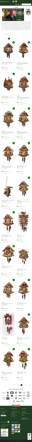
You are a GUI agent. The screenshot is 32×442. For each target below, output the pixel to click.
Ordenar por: (2, 34)
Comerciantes (13, 414)
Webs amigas (13, 413)
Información (14, 408)
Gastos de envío (3, 413)
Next (17, 38)
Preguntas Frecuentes (4, 411)
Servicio (2, 408)
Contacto (24, 408)
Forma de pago (3, 412)
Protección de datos (14, 415)
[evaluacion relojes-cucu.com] (4, 433)
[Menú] (30, 433)
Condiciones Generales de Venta (15, 412)
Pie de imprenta (13, 416)
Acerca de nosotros (14, 411)
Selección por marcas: (4, 36)
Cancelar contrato (3, 415)
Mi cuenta (2, 414)
